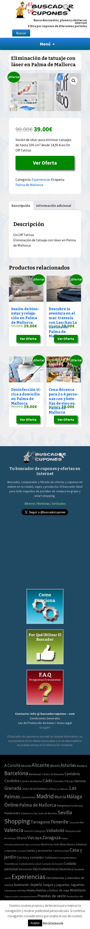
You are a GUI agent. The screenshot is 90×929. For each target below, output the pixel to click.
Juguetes (77, 884)
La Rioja (51, 788)
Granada (12, 788)
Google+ (44, 727)
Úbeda (64, 838)
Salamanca (27, 813)
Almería (55, 766)
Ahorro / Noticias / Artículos (45, 503)
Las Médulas (63, 789)
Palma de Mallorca (29, 185)
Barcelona (16, 773)
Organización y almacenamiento (20, 896)
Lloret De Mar (28, 797)
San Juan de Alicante (45, 813)
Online (11, 804)
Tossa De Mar (76, 822)
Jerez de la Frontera (34, 789)
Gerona (80, 781)
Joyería (36, 884)
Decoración (25, 869)
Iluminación (21, 885)
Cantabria (72, 773)
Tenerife (59, 822)
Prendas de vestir (51, 895)
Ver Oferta (45, 162)
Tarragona (40, 822)
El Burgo (69, 781)
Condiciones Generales (45, 718)
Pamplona (63, 805)
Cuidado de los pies (52, 863)
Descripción (21, 205)
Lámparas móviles (15, 890)
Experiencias (41, 179)
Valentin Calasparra (35, 831)
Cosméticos (11, 863)
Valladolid (55, 830)
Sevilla (65, 812)
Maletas (31, 890)
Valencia (13, 830)
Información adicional (53, 205)
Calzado (21, 850)
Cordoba (11, 780)
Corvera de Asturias (31, 781)
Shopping (17, 821)
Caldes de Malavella (53, 774)
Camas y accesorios (39, 850)
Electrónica (66, 869)
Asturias (68, 765)
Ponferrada (76, 805)
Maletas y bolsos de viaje (52, 890)
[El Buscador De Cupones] (45, 9)
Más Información (53, 923)
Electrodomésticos (46, 869)
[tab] (21, 205)
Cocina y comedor (30, 857)
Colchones (51, 857)
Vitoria (22, 838)
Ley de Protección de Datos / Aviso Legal (45, 723)
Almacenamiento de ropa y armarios (22, 844)
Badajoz (82, 766)
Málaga (74, 796)
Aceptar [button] (35, 923)
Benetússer (35, 774)
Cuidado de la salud (30, 863)
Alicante (40, 765)
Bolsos (63, 844)
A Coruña (12, 765)
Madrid (45, 796)
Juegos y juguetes (55, 884)
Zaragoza (51, 837)
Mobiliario (78, 890)
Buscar (21, 33)
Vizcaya (34, 837)
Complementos (67, 857)
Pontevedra (12, 813)
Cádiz (48, 780)
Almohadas (47, 844)
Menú (45, 44)
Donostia (58, 781)
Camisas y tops (61, 850)
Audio (56, 844)
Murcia (60, 796)
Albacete (26, 766)
